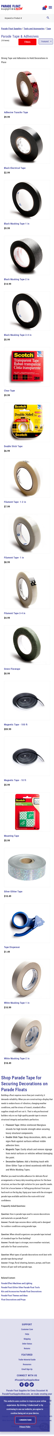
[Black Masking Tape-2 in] (27, 255)
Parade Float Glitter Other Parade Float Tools (20, 1287)
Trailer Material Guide (27, 1359)
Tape (48, 28)
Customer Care (27, 1329)
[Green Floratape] (27, 645)
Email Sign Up (27, 1369)
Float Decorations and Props (13, 1299)
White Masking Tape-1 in (17, 1002)
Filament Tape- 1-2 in (15, 502)
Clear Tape (9, 390)
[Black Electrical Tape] (27, 144)
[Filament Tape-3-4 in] (27, 589)
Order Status (27, 1344)
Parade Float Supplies (11, 28)
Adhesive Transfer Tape (16, 112)
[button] (44, 8)
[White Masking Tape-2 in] (27, 1034)
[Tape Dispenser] (27, 923)
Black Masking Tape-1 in (16, 223)
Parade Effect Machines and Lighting (16, 1283)
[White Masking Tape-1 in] (27, 978)
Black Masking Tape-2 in (16, 279)
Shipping (27, 1339)
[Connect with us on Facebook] (21, 1384)
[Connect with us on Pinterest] (26, 1384)
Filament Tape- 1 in (14, 557)
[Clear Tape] (27, 366)
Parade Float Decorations (31, 1291)
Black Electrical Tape (15, 168)
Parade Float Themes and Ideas (14, 1295)
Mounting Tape (11, 836)
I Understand (25, 1420)
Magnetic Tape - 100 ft (16, 724)
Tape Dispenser (12, 947)
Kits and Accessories (10, 1291)
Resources (27, 1364)
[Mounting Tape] (27, 811)
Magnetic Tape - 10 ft (15, 780)
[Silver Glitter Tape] (27, 867)
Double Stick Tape (13, 446)
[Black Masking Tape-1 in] (27, 199)
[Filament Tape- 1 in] (27, 533)
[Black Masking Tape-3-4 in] (27, 311)
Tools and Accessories (34, 28)
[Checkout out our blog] (32, 1384)
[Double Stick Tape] (27, 422)
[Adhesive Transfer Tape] (27, 88)
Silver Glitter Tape (13, 891)
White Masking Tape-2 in (17, 1058)
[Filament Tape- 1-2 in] (27, 478)
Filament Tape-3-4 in (14, 613)
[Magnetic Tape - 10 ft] (27, 756)
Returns (27, 1348)
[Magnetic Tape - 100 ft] (27, 700)
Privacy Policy (24, 1427)
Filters (27, 42)
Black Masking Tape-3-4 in (18, 335)
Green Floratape (12, 669)
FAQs (27, 1334)
